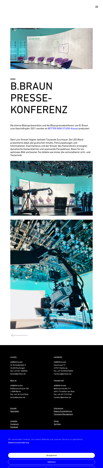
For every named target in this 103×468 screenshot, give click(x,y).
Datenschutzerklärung (18, 442)
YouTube (57, 424)
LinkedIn (13, 421)
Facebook (14, 427)
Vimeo (56, 421)
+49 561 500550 (20, 371)
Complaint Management (63, 414)
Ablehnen (51, 462)
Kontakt (13, 408)
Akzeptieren (51, 455)
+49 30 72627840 (21, 394)
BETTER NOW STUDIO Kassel (63, 128)
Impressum (58, 408)
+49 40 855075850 (65, 371)
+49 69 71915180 (64, 394)
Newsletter (14, 411)
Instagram (14, 424)
